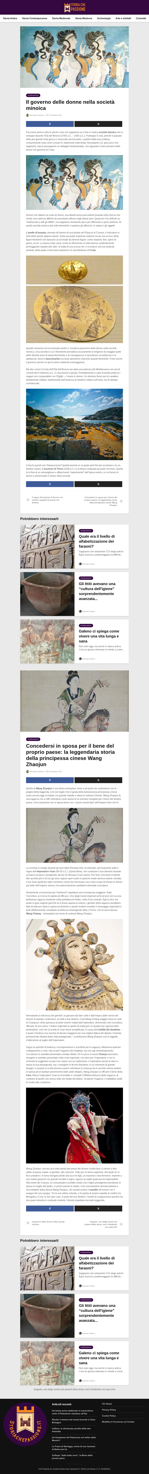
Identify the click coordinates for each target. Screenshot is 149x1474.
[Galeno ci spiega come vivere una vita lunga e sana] (47, 641)
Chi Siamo (107, 1404)
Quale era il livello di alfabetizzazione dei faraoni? (97, 541)
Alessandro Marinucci (37, 115)
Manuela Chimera (88, 564)
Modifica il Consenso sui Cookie (118, 1422)
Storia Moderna (83, 18)
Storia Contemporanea (34, 18)
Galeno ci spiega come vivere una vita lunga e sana (99, 636)
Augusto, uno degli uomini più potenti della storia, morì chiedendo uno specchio (74, 1389)
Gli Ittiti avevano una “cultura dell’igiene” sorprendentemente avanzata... (97, 591)
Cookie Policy (109, 1416)
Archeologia (104, 18)
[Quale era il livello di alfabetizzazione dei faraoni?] (47, 546)
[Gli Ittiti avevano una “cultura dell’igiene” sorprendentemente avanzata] (47, 594)
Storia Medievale (61, 18)
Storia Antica (10, 18)
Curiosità (141, 18)
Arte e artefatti (123, 18)
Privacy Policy (109, 1410)
